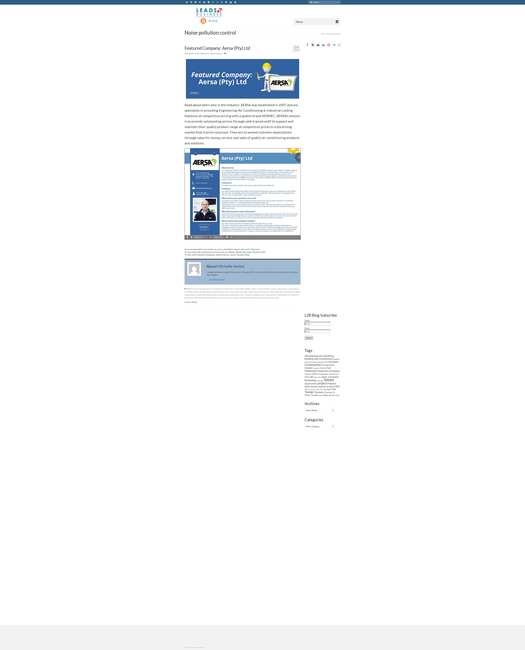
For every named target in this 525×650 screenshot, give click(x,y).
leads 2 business (330, 377)
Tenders (319, 392)
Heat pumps (252, 292)
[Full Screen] (231, 237)
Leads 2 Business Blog (239, 255)
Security (312, 389)
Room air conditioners (221, 298)
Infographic (323, 374)
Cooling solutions (293, 289)
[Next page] (192, 237)
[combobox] (320, 410)
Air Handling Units (226, 289)
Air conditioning (216, 289)
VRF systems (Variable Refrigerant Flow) (252, 298)
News (227, 295)
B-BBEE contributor (251, 289)
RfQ (338, 386)
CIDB (326, 362)
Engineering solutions (217, 292)
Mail (210, 280)
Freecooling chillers (242, 292)
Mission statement (219, 295)
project (322, 383)
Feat (226, 292)
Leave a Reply (191, 302)
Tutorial (314, 395)
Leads (319, 377)
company (273, 289)
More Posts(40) (219, 280)
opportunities (311, 384)
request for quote (327, 386)
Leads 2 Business (251, 249)
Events (323, 368)
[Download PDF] (227, 237)
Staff (334, 389)
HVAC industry (274, 292)
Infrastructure (334, 374)
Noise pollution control (237, 295)
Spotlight (327, 389)
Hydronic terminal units (287, 292)
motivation (320, 381)
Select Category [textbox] (313, 426)
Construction (313, 365)
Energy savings (205, 292)
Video (325, 395)
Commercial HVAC (263, 289)
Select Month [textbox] (311, 410)
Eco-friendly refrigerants (192, 292)
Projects (331, 383)
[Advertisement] (323, 95)
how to (315, 374)
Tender (309, 392)
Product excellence (271, 295)
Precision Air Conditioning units (254, 295)
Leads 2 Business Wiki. (256, 252)
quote (307, 386)
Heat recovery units (263, 292)
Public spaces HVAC (284, 295)
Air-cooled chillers (238, 289)
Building (329, 356)
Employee (316, 368)
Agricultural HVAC (204, 289)
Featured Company (215, 53)
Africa (321, 356)
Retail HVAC (209, 298)
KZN (306, 377)
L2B (311, 377)
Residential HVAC (199, 298)
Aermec (196, 289)
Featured (232, 292)
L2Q (314, 377)
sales (307, 389)
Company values (281, 289)
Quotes (314, 386)
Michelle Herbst (194, 53)
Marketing (210, 295)
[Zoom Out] (206, 237)
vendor (320, 395)
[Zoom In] (211, 237)
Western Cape (334, 395)
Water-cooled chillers (272, 298)
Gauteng (308, 374)
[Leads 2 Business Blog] (209, 15)
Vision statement (234, 298)
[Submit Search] (311, 2)
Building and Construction (319, 359)
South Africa (319, 389)
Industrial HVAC (201, 295)
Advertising (189, 289)
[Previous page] (187, 237)
